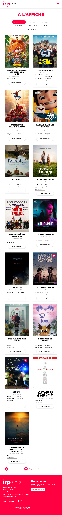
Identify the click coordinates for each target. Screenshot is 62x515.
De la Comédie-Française (17, 235)
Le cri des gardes (45, 288)
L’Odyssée (17, 288)
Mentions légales (23, 508)
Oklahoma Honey (45, 180)
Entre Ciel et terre (45, 340)
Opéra (45, 25)
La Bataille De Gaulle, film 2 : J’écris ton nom (45, 394)
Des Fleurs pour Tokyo (17, 340)
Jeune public (33, 25)
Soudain (17, 392)
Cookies (29, 508)
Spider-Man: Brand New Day (17, 126)
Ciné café (33, 22)
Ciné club (45, 22)
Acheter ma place (16, 82)
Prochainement (31, 29)
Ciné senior (18, 25)
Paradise (17, 180)
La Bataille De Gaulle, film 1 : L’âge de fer (16, 449)
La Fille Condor (45, 234)
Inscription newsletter (38, 489)
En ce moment (19, 22)
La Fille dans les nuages (45, 126)
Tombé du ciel (45, 70)
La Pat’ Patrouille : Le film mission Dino (17, 72)
